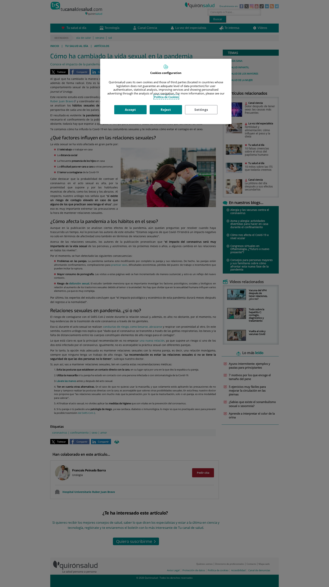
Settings (201, 110)
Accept (130, 110)
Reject (166, 110)
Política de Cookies (166, 97)
